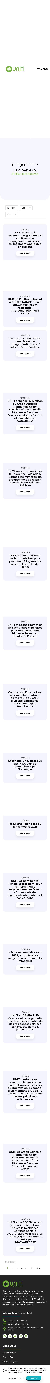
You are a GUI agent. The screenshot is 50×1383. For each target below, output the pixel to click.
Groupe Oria (8, 1357)
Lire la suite (25, 253)
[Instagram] (21, 1336)
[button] (42, 69)
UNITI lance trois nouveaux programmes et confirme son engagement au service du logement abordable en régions (25, 239)
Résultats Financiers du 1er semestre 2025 (25, 825)
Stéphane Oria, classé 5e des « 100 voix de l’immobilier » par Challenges (25, 765)
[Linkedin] (26, 1336)
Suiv (38, 1268)
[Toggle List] (30, 208)
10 (31, 1268)
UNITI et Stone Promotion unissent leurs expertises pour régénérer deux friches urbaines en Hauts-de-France (25, 630)
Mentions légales (10, 1361)
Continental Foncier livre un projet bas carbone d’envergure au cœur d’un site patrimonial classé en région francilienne (25, 699)
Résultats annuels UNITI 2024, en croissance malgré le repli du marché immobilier (25, 957)
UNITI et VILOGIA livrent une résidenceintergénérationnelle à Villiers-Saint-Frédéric (25, 343)
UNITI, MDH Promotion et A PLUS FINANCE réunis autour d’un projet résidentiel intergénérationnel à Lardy (25, 306)
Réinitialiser (10, 1262)
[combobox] (24, 208)
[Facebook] (5, 1336)
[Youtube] (15, 1336)
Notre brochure (9, 1353)
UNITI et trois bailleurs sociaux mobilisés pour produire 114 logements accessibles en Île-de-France (25, 561)
